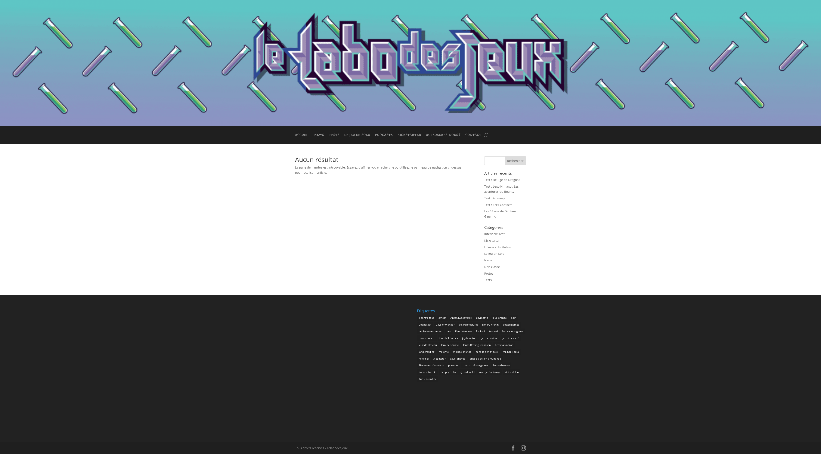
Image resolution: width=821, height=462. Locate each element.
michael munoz (462, 352)
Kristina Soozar (504, 345)
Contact (473, 135)
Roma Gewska (501, 365)
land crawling (426, 352)
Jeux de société (450, 345)
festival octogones (513, 331)
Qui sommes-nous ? (443, 135)
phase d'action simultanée (485, 358)
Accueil (302, 135)
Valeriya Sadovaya (490, 372)
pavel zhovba (457, 358)
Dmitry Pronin (490, 324)
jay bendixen (469, 338)
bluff (513, 318)
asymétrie (482, 318)
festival (493, 331)
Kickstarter (409, 135)
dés (449, 331)
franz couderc (427, 338)
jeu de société (511, 338)
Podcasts (384, 135)
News (319, 135)
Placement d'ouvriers (431, 365)
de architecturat (468, 324)
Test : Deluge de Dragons (502, 180)
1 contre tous (426, 318)
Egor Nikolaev (463, 331)
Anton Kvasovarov (461, 318)
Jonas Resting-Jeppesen (477, 345)
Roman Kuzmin (427, 372)
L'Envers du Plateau (498, 247)
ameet (442, 318)
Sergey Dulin (448, 372)
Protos (488, 273)
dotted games (511, 324)
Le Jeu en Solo (357, 135)
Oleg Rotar (439, 358)
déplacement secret (430, 331)
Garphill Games (448, 338)
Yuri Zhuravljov (427, 379)
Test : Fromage (494, 198)
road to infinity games (476, 365)
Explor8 (480, 331)
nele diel (424, 358)
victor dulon (512, 372)
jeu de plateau (489, 338)
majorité (444, 352)
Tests (334, 135)
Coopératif (425, 324)
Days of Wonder (445, 324)
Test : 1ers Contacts (498, 205)
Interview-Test (494, 234)
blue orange (499, 318)
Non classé (492, 267)
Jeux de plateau (428, 345)
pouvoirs (453, 365)
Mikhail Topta (511, 352)
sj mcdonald (467, 372)
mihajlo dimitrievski (487, 352)
